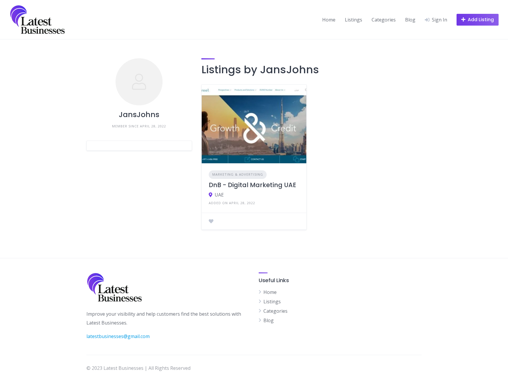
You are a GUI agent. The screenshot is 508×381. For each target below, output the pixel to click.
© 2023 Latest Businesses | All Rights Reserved (138, 368)
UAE (219, 195)
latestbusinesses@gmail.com (118, 336)
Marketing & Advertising (237, 174)
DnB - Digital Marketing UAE (252, 185)
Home (328, 19)
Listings (353, 19)
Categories (384, 19)
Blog (410, 19)
